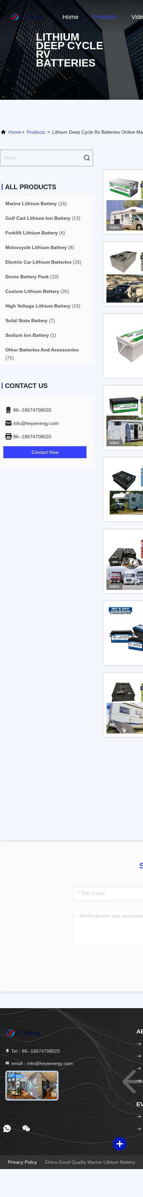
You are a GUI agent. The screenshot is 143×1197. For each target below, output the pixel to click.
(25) (43, 262)
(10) (32, 276)
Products (105, 17)
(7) (30, 320)
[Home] (26, 16)
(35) (37, 291)
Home (70, 17)
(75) (42, 353)
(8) (39, 247)
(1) (30, 335)
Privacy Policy (22, 1162)
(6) (35, 232)
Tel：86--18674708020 (35, 1051)
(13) (42, 218)
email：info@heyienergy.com (41, 1063)
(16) (36, 203)
